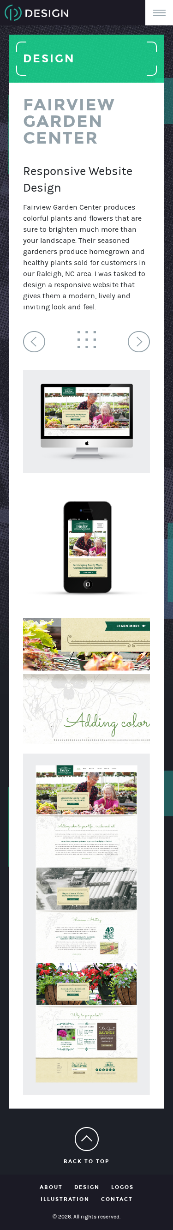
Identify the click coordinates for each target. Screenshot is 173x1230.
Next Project (139, 341)
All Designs (87, 339)
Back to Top (86, 1161)
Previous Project (34, 341)
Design (87, 1187)
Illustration (65, 1199)
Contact (117, 1199)
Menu (159, 12)
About (51, 1187)
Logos (122, 1187)
